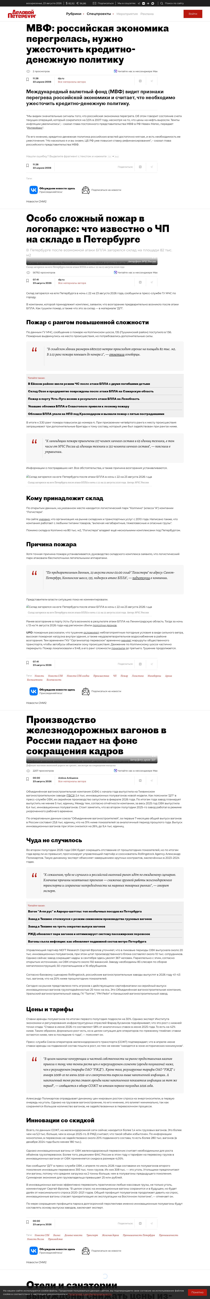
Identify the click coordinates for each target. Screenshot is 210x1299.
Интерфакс (34, 127)
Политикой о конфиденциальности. (90, 1294)
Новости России (35, 1239)
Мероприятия (127, 14)
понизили (118, 648)
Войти (193, 13)
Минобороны (154, 676)
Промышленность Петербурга (139, 1235)
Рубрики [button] (74, 14)
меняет (126, 640)
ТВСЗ (70, 795)
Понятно (197, 1292)
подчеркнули (141, 577)
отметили (117, 354)
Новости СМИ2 (36, 201)
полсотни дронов (105, 625)
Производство (55, 1239)
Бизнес (57, 1235)
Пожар (124, 676)
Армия (168, 676)
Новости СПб (55, 676)
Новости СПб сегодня (78, 676)
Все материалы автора (72, 81)
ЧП (114, 676)
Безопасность (54, 680)
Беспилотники (34, 680)
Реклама (147, 14)
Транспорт (92, 1235)
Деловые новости (73, 1235)
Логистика (138, 676)
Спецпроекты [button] (99, 14)
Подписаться (106, 3)
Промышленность (168, 1235)
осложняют (91, 632)
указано (44, 519)
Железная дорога (110, 1235)
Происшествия (101, 676)
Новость (39, 676)
